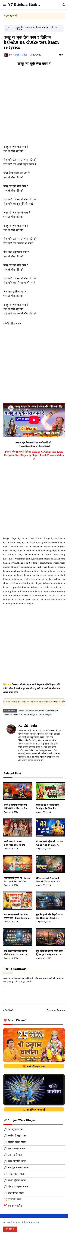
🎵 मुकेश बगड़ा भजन (14, 1149)
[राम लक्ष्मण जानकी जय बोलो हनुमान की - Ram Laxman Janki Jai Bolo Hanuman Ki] (17, 901)
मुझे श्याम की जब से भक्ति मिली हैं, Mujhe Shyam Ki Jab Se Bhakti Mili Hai (49, 953)
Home (8, 28)
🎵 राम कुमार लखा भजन (16, 1168)
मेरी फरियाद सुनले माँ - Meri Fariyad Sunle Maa (17, 880)
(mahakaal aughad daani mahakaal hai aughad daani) (48, 880)
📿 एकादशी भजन (13, 1199)
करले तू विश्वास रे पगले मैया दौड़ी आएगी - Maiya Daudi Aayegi (17, 807)
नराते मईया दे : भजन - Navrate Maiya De (14, 843)
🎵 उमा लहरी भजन (13, 1155)
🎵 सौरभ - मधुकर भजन (16, 1187)
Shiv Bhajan (45, 714)
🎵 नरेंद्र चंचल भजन (14, 1174)
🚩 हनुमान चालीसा (13, 1206)
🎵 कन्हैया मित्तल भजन (15, 1136)
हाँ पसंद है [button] (10, 1229)
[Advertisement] (34, 107)
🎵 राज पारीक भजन (14, 1193)
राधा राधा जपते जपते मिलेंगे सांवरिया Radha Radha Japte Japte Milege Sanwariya (15, 953)
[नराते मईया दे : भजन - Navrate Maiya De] (17, 827)
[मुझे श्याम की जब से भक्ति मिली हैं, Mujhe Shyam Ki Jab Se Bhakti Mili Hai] (50, 937)
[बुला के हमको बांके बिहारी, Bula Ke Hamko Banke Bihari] (50, 901)
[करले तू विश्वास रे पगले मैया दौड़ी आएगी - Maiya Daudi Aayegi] (17, 791)
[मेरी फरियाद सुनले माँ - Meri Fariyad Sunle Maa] (17, 864)
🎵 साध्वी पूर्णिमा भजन (15, 1180)
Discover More (55, 1010)
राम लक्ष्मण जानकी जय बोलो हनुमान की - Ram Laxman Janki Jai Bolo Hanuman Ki (17, 916)
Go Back (9, 1010)
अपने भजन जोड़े (32, 1222)
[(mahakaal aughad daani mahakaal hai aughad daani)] (50, 864)
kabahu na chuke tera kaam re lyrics (20, 714)
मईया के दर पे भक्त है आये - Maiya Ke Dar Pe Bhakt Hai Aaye (48, 807)
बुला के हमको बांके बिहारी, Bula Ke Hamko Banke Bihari (49, 916)
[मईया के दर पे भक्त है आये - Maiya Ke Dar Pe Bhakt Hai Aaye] (50, 791)
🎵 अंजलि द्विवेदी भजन (15, 1142)
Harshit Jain (27, 726)
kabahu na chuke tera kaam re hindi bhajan (37, 28)
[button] (4, 4)
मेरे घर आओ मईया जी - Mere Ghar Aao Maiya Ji (49, 843)
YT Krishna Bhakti (24, 4)
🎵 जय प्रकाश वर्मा (13, 1130)
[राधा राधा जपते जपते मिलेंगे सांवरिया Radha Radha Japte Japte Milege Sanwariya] (17, 937)
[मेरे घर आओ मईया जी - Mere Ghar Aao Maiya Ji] (50, 827)
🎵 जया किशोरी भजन (15, 1161)
